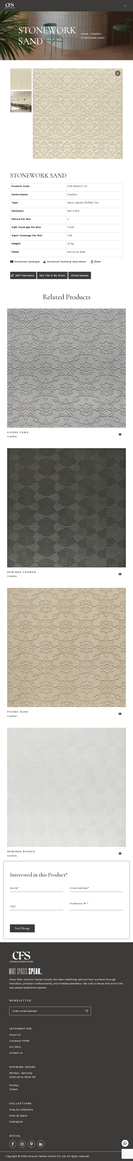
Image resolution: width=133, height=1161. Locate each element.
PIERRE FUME (18, 432)
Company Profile (19, 1040)
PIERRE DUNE (18, 711)
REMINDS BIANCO (21, 851)
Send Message (22, 928)
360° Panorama (24, 275)
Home (84, 33)
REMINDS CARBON (21, 572)
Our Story (15, 1046)
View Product (37, 423)
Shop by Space (18, 1115)
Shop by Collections (21, 1109)
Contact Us (16, 1052)
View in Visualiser (95, 423)
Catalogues (16, 1121)
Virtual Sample (80, 275)
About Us (14, 1034)
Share (97, 261)
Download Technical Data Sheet (66, 261)
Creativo (96, 33)
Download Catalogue (27, 261)
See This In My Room (52, 275)
